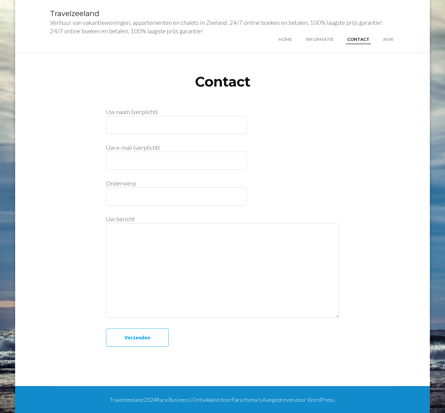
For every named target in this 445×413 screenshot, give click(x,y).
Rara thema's (246, 399)
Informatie (320, 39)
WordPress (320, 399)
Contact (358, 39)
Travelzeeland (74, 13)
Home (285, 39)
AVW (388, 39)
